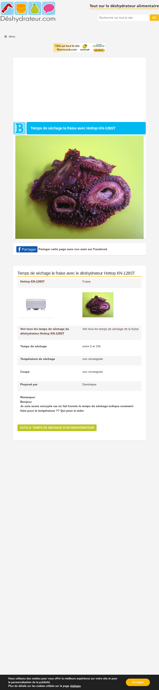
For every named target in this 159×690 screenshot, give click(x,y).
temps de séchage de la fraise (119, 329)
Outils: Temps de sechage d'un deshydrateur (57, 427)
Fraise (86, 281)
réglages (75, 686)
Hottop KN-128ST (32, 281)
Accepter (138, 682)
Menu (12, 36)
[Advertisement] (79, 89)
